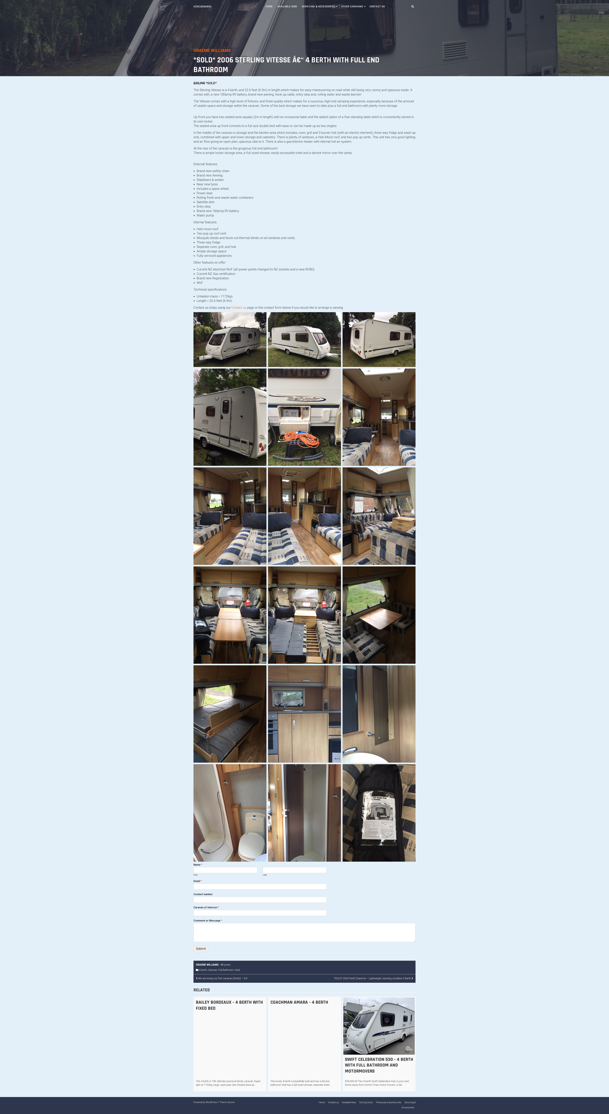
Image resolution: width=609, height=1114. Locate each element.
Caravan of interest (206, 907)
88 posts (225, 964)
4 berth (203, 969)
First (195, 875)
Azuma (231, 1102)
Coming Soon (366, 1102)
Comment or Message (207, 920)
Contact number (203, 894)
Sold (237, 969)
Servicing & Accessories (318, 6)
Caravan (212, 969)
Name (197, 864)
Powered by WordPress (205, 1102)
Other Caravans (352, 6)
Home (269, 6)
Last (265, 875)
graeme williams (212, 50)
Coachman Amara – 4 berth (299, 1002)
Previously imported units (388, 1102)
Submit (201, 949)
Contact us (377, 6)
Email (197, 881)
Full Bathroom (226, 969)
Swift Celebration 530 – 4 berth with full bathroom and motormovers (379, 1065)
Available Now (287, 6)
